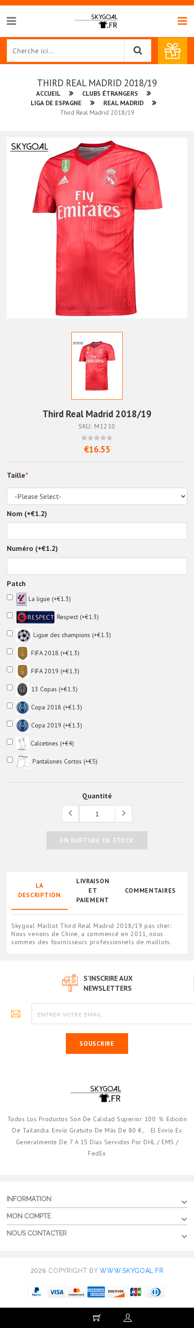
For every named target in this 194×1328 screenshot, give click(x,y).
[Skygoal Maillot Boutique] (96, 21)
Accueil (48, 93)
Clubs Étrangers (110, 93)
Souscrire (96, 1043)
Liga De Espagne (56, 103)
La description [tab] (39, 890)
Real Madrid (123, 103)
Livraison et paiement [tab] (92, 890)
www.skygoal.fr (131, 1270)
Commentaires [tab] (150, 890)
